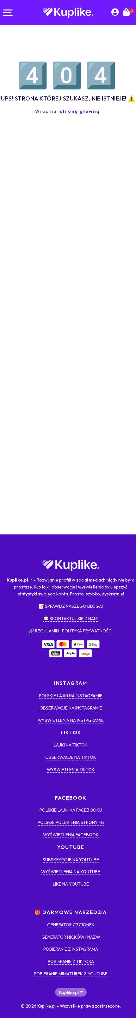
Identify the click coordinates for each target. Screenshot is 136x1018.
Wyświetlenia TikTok (71, 769)
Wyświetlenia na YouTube (70, 872)
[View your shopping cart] (126, 12)
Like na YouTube (71, 884)
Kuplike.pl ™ (71, 992)
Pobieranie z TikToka (71, 961)
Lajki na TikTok (71, 745)
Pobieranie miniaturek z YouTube (71, 974)
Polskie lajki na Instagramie (70, 695)
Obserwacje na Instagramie (71, 708)
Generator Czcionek (71, 925)
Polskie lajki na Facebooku (71, 810)
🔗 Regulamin (44, 631)
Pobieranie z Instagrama (70, 949)
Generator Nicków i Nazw (70, 937)
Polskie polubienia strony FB (71, 822)
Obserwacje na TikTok (70, 757)
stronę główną (80, 111)
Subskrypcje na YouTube (71, 860)
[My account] (115, 12)
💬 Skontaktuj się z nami (70, 618)
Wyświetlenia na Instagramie (71, 720)
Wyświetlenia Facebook (71, 835)
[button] (8, 12)
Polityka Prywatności (87, 631)
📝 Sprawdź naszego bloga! (71, 606)
